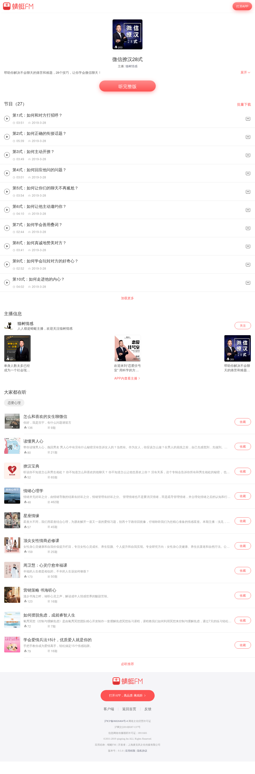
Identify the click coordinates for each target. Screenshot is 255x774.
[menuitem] (246, 72)
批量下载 (244, 104)
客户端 (109, 709)
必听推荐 (127, 664)
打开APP (242, 6)
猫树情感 (131, 66)
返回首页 (129, 709)
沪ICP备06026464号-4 (116, 721)
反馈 (147, 709)
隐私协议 (142, 750)
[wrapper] (127, 387)
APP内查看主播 (125, 378)
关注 (243, 325)
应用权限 (130, 750)
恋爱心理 (14, 402)
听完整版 (127, 86)
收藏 (243, 421)
